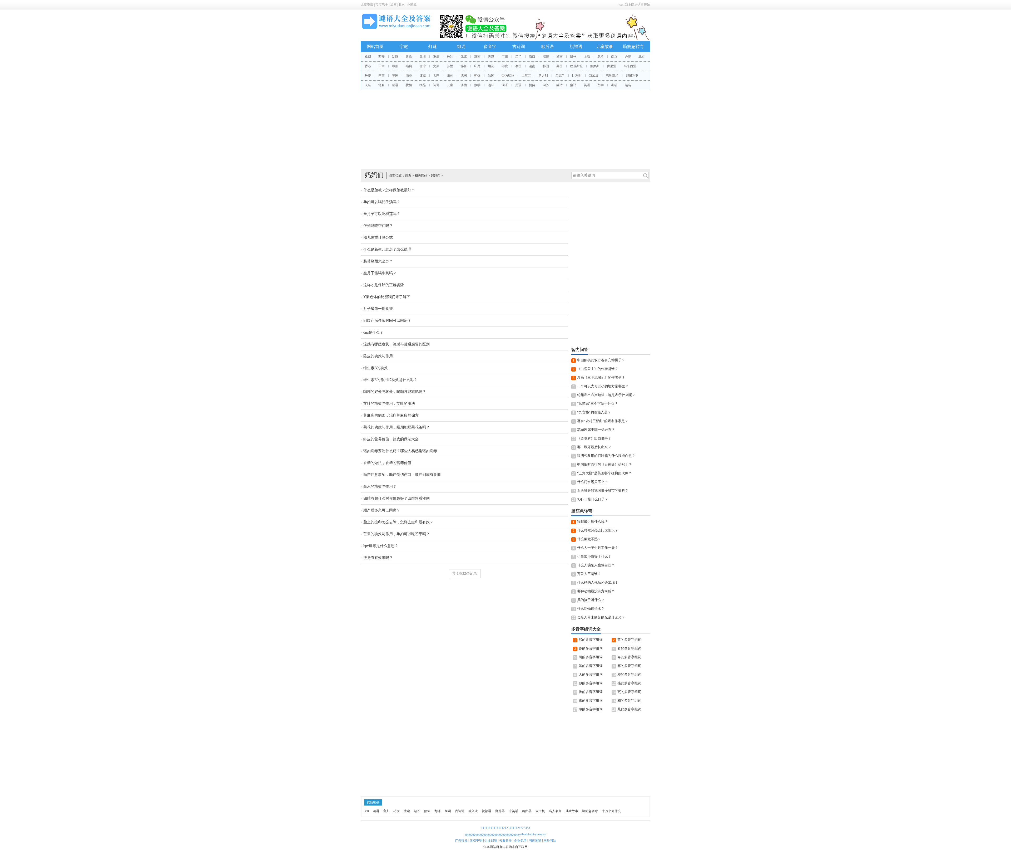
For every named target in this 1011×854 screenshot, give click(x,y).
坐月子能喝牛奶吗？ (380, 273)
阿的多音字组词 (591, 657)
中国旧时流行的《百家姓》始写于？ (604, 464)
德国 (463, 75)
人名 (368, 85)
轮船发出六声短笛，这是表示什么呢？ (606, 395)
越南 (532, 66)
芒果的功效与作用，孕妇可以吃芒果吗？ (396, 534)
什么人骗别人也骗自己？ (596, 565)
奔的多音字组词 (629, 657)
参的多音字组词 (591, 648)
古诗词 (518, 46)
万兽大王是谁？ (589, 574)
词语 (505, 85)
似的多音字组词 (591, 683)
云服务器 (505, 840)
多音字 (490, 46)
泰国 (518, 66)
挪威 (422, 75)
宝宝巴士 (381, 5)
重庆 (436, 56)
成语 (395, 85)
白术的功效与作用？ (380, 487)
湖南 (559, 56)
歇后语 (547, 46)
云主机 (540, 811)
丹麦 (368, 75)
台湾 (422, 66)
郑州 (573, 56)
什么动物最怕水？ (590, 609)
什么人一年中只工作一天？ (597, 548)
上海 (587, 56)
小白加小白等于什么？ (594, 556)
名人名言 (555, 811)
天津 (491, 56)
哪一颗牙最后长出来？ (594, 447)
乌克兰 (560, 75)
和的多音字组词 (629, 700)
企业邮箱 (490, 840)
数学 (477, 85)
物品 (422, 85)
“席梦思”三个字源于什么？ (597, 404)
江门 (518, 56)
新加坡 (593, 75)
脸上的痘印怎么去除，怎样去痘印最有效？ (398, 522)
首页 (408, 175)
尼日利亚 (632, 75)
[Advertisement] (505, 130)
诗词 (436, 85)
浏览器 (500, 811)
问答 (546, 85)
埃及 (491, 66)
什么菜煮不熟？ (589, 539)
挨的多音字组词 (591, 692)
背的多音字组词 (629, 640)
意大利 (543, 75)
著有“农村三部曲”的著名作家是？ (602, 421)
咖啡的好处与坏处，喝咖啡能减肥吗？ (394, 392)
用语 (518, 85)
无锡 (463, 56)
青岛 (409, 56)
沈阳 (395, 56)
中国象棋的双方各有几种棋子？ (601, 360)
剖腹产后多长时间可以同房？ (387, 321)
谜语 (376, 811)
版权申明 (476, 840)
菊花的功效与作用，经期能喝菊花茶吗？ (396, 427)
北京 (641, 56)
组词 (461, 46)
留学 (600, 85)
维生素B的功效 (375, 368)
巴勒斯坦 (612, 75)
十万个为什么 (611, 811)
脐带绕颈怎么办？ (378, 261)
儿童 (450, 85)
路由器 (527, 811)
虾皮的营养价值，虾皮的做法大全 (391, 439)
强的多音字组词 (629, 683)
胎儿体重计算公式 (378, 238)
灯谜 (432, 46)
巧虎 (396, 811)
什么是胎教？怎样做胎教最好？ (389, 190)
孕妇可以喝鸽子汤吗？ (381, 202)
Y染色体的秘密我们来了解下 (386, 297)
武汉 (600, 56)
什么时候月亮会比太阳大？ (597, 530)
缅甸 (450, 75)
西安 (381, 56)
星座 (393, 5)
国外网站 (549, 840)
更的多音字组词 (629, 692)
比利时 (577, 75)
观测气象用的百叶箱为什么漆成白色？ (606, 456)
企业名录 (520, 840)
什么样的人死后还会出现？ (597, 582)
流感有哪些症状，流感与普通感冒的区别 (396, 344)
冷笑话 (513, 811)
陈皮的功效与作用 (378, 356)
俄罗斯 (594, 66)
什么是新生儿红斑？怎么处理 (387, 249)
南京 (614, 56)
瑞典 (409, 66)
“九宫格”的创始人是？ (594, 412)
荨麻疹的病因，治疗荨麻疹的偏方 (391, 415)
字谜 (404, 46)
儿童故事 (604, 46)
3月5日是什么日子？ (592, 499)
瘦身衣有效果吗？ (378, 558)
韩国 (546, 66)
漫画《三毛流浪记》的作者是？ (601, 377)
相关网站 (421, 175)
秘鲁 (463, 66)
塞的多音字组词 (629, 666)
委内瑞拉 (508, 75)
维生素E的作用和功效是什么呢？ (390, 380)
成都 (368, 56)
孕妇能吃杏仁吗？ (378, 226)
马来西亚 (630, 66)
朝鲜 (477, 75)
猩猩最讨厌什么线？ (592, 522)
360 (366, 811)
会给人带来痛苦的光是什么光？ (601, 617)
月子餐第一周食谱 (378, 309)
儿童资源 (367, 5)
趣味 (491, 85)
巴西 (381, 75)
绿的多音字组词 (591, 709)
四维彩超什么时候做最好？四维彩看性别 (396, 498)
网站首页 (375, 46)
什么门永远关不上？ (592, 482)
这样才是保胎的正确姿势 (383, 285)
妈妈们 (435, 175)
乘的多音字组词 (591, 700)
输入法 (473, 811)
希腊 (395, 66)
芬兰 (450, 66)
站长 (417, 811)
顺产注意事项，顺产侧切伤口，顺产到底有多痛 (402, 475)
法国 (491, 75)
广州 (505, 56)
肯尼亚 (611, 66)
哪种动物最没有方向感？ (596, 591)
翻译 (573, 85)
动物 (463, 85)
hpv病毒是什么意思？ (380, 546)
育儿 (386, 811)
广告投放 (461, 840)
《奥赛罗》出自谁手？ (594, 438)
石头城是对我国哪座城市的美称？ (602, 490)
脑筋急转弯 (633, 46)
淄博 (546, 56)
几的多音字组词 (629, 709)
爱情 (409, 85)
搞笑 (532, 85)
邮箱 (427, 811)
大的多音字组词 (591, 674)
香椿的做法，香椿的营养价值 (387, 463)
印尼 (477, 66)
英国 (395, 75)
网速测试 (535, 840)
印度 (505, 66)
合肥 (628, 56)
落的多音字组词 (591, 666)
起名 (402, 5)
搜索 (407, 811)
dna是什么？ (373, 332)
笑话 (559, 85)
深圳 (422, 56)
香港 (368, 66)
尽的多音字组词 (591, 640)
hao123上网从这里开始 (634, 5)
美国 (559, 66)
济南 (477, 56)
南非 (409, 75)
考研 (614, 85)
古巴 (436, 75)
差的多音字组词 (629, 674)
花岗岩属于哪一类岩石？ (596, 430)
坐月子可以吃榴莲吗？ (381, 214)
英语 (587, 85)
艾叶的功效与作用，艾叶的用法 (389, 404)
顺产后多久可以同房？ (381, 510)
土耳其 (526, 75)
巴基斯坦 (576, 66)
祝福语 (576, 46)
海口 (532, 56)
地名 (381, 85)
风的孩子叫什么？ (590, 600)
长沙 (450, 56)
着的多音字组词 (629, 648)
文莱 (436, 66)
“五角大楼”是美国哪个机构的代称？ (604, 473)
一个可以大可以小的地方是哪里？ (602, 386)
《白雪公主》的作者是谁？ (597, 369)
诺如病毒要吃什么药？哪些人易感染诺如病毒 (400, 451)
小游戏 (412, 5)
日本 (381, 66)
